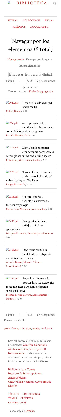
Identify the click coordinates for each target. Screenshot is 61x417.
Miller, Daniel (13, 111)
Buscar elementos (29, 66)
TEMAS (49, 20)
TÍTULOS (13, 20)
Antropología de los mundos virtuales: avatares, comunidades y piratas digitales (30, 127)
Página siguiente (45, 81)
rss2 (49, 329)
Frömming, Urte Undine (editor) (23, 160)
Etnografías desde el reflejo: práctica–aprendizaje (26, 225)
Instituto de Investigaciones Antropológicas (25, 376)
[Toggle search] (55, 3)
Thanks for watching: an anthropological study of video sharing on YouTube (29, 176)
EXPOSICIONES (39, 27)
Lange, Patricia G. (15, 184)
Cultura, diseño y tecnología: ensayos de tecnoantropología (27, 201)
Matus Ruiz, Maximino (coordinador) (26, 209)
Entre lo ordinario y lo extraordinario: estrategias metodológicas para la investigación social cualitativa (30, 285)
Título (12, 91)
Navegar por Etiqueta (39, 59)
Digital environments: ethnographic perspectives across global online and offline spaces (30, 152)
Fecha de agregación (41, 91)
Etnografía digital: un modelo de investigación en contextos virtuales (29, 254)
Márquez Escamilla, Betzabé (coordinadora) (29, 233)
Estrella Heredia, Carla (18, 135)
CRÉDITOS (19, 27)
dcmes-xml (18, 329)
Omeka (30, 411)
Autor (22, 91)
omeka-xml (39, 329)
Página (10, 81)
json (28, 329)
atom (7, 329)
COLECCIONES (31, 20)
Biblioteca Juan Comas (21, 369)
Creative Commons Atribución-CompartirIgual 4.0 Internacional (27, 349)
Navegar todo (16, 59)
